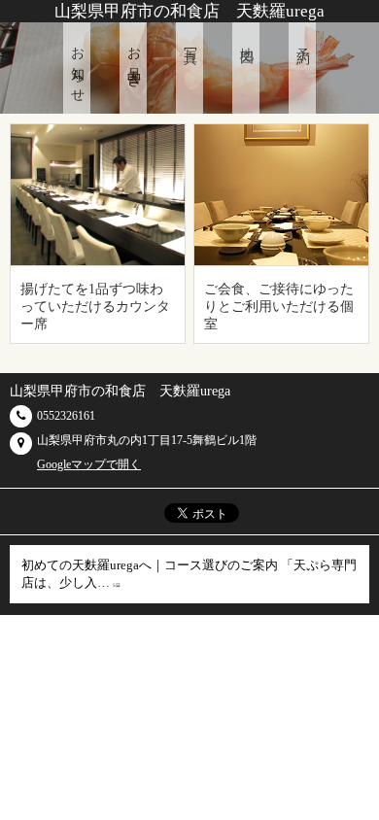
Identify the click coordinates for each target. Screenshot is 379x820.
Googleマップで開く (89, 464)
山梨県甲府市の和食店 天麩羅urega (189, 11)
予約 (302, 41)
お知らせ (77, 68)
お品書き (133, 60)
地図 (246, 41)
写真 (190, 41)
